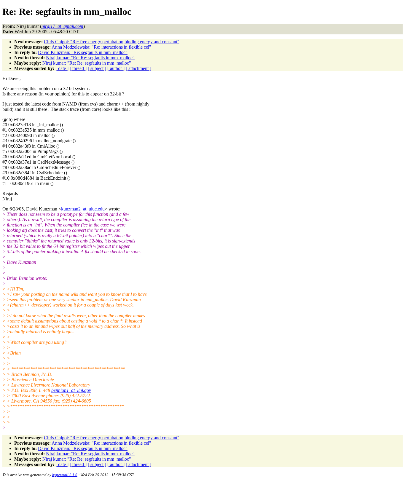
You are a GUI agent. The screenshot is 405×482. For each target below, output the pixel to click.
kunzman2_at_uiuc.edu (83, 208)
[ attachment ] (138, 68)
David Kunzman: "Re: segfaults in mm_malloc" (82, 52)
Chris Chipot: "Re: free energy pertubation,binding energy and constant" (111, 41)
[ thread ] (78, 68)
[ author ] (116, 68)
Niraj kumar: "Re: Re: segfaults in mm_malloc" (90, 57)
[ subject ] (97, 68)
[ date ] (61, 68)
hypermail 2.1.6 (64, 475)
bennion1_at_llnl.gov (71, 390)
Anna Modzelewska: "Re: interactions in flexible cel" (101, 47)
